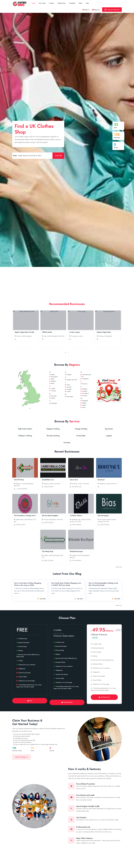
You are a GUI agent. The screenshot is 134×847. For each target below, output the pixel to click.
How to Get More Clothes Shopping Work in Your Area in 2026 (27, 584)
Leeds (68, 385)
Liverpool (69, 389)
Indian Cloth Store (103, 332)
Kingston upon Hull (71, 380)
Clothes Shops (61, 3)
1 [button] (66, 353)
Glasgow (69, 374)
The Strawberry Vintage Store (25, 515)
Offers (80, 3)
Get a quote (42, 3)
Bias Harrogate (103, 515)
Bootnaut (101, 480)
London (68, 391)
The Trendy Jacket (21, 332)
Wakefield (85, 401)
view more (119, 567)
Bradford (53, 381)
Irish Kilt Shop (19, 480)
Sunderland (85, 393)
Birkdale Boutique (76, 551)
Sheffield (84, 389)
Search (57, 155)
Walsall (84, 403)
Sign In (87, 10)
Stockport (84, 391)
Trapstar (45, 332)
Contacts (51, 3)
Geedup (72, 332)
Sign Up (97, 10)
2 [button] (68, 353)
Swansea (84, 396)
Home (33, 3)
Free (30, 701)
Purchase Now (68, 702)
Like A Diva (74, 480)
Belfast (53, 374)
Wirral (84, 407)
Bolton (52, 379)
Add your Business (114, 9)
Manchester (69, 397)
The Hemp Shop (47, 551)
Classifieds (72, 3)
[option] (26, 329)
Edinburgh (54, 403)
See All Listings (20, 757)
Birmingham (54, 377)
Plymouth (84, 384)
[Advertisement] (67, 281)
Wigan (84, 405)
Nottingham (85, 379)
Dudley (53, 398)
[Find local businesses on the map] (109, 390)
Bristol (52, 383)
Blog (87, 3)
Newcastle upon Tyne (86, 375)
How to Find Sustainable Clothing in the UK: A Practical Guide (103, 584)
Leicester (68, 387)
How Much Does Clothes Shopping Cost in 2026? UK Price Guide (66, 584)
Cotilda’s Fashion (76, 515)
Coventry (53, 391)
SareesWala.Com (48, 480)
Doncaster (54, 396)
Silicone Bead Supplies (50, 515)
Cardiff (53, 388)
